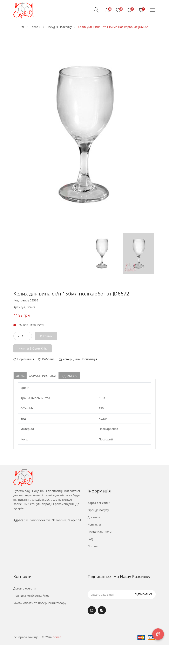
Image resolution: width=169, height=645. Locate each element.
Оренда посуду (98, 510)
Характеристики (42, 376)
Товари (35, 27)
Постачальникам (99, 532)
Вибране (48, 359)
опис (20, 376)
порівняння (25, 359)
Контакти (94, 524)
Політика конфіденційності (32, 596)
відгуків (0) (69, 376)
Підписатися (144, 594)
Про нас (93, 546)
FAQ (90, 539)
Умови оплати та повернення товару (39, 603)
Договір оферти (24, 588)
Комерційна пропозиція (80, 359)
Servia (57, 637)
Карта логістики (99, 503)
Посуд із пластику (59, 27)
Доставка (94, 517)
